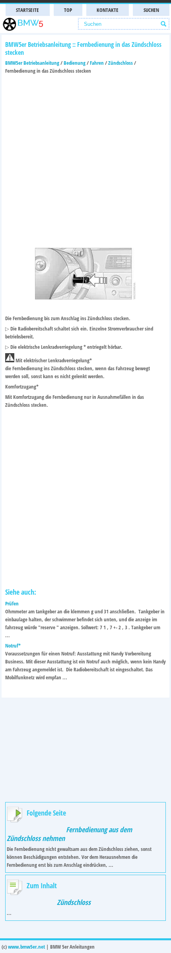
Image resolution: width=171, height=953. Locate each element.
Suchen (151, 10)
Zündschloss (120, 62)
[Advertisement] (85, 160)
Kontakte (108, 10)
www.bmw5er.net (26, 946)
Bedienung (75, 62)
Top (68, 10)
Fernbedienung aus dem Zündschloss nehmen (69, 834)
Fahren (97, 62)
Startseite (27, 10)
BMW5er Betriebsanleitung (32, 62)
